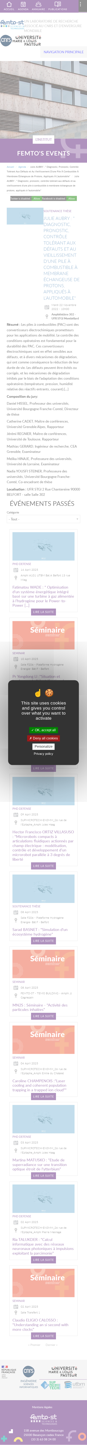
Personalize (44, 746)
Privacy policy (43, 753)
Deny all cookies (45, 738)
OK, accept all (45, 730)
